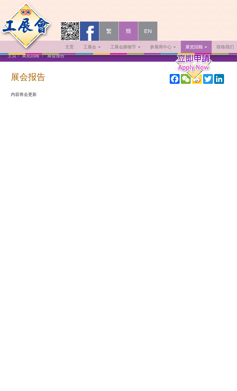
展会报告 (55, 55)
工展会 (90, 46)
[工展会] (26, 14)
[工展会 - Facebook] (89, 31)
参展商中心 (161, 46)
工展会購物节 (123, 46)
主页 (69, 46)
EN (148, 31)
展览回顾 (194, 46)
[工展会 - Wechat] (70, 31)
